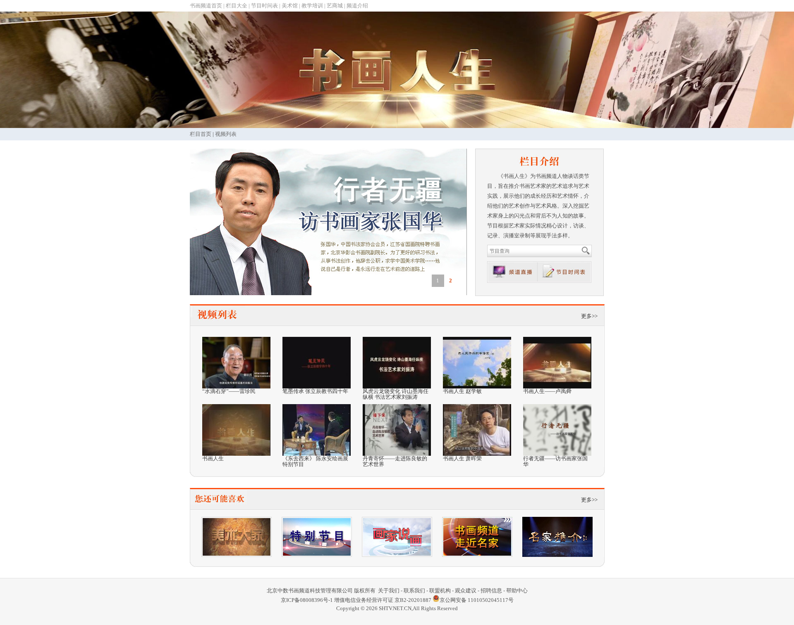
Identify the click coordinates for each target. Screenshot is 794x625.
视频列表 (226, 134)
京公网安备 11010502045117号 (477, 600)
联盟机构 (440, 590)
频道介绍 (357, 5)
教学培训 (312, 5)
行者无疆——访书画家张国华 (555, 461)
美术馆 (290, 5)
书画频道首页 (206, 5)
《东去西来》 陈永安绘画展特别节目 (315, 461)
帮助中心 (517, 590)
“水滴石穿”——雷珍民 (229, 391)
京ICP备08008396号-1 (307, 600)
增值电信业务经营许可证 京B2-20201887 (382, 600)
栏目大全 (236, 5)
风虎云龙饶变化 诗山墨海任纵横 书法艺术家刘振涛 (395, 394)
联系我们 (414, 590)
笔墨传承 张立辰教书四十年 (315, 391)
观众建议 (465, 590)
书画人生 (213, 458)
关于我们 (388, 590)
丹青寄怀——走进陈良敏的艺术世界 (395, 461)
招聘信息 (491, 590)
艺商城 (335, 5)
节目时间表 (264, 5)
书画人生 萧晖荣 (462, 458)
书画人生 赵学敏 (462, 391)
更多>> (589, 316)
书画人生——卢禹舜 (547, 391)
